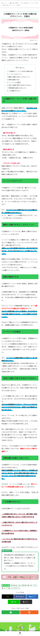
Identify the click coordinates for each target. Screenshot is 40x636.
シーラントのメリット (15, 74)
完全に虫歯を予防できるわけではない (20, 85)
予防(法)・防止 (17, 585)
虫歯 (25, 585)
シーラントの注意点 (14, 82)
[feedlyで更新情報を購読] (11, 612)
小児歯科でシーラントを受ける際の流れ (20, 71)
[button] (26, 602)
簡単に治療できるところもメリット (19, 77)
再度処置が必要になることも (17, 88)
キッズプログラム (15, 588)
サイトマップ (20, 627)
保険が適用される (13, 80)
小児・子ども (32, 585)
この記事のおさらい (14, 91)
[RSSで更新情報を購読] (29, 612)
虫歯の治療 (7, 585)
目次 (17, 67)
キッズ (5, 588)
